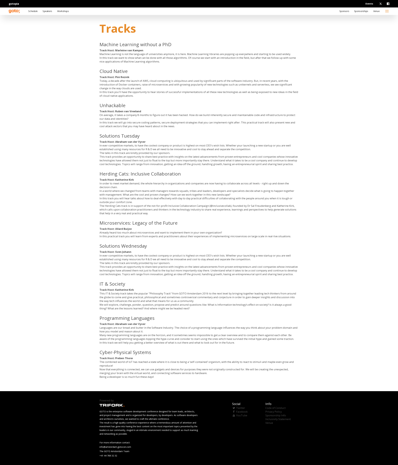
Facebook (242, 411)
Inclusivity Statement (278, 419)
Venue (269, 423)
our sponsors (162, 153)
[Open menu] (387, 11)
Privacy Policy (273, 411)
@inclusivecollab (220, 206)
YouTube (241, 415)
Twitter (240, 408)
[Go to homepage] (14, 11)
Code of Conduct (275, 408)
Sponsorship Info (275, 415)
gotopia (14, 3)
